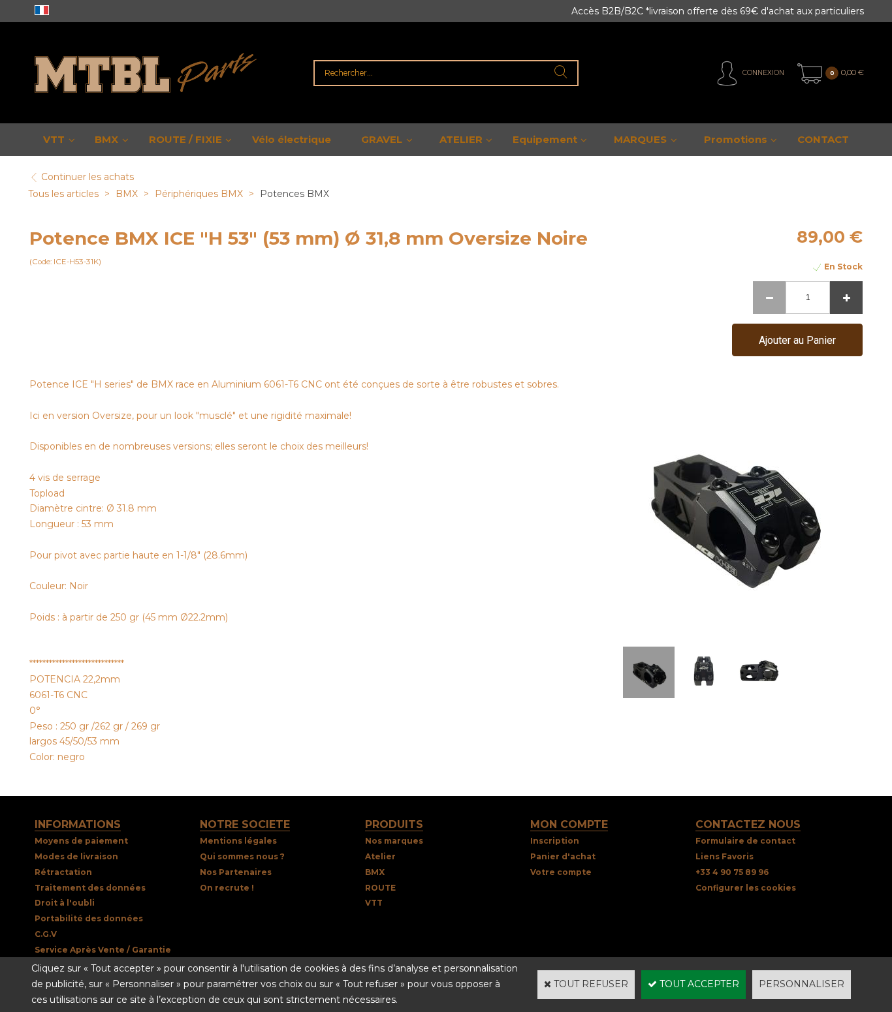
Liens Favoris (724, 856)
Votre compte (561, 872)
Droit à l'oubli (65, 903)
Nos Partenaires (236, 872)
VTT (54, 139)
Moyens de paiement (81, 841)
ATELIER (461, 139)
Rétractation (63, 872)
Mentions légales (238, 841)
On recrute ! (227, 888)
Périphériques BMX (199, 194)
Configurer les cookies (745, 888)
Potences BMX (294, 194)
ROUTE (380, 888)
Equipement (545, 139)
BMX (106, 139)
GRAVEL (381, 139)
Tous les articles (63, 194)
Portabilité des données (89, 918)
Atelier (380, 856)
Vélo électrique (291, 139)
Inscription (554, 841)
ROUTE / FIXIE (185, 139)
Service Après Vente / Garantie (103, 950)
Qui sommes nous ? (242, 856)
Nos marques (394, 841)
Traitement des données (90, 888)
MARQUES (640, 139)
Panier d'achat (563, 856)
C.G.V (46, 934)
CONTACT (823, 139)
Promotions (735, 139)
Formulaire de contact (745, 841)
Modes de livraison (76, 856)
